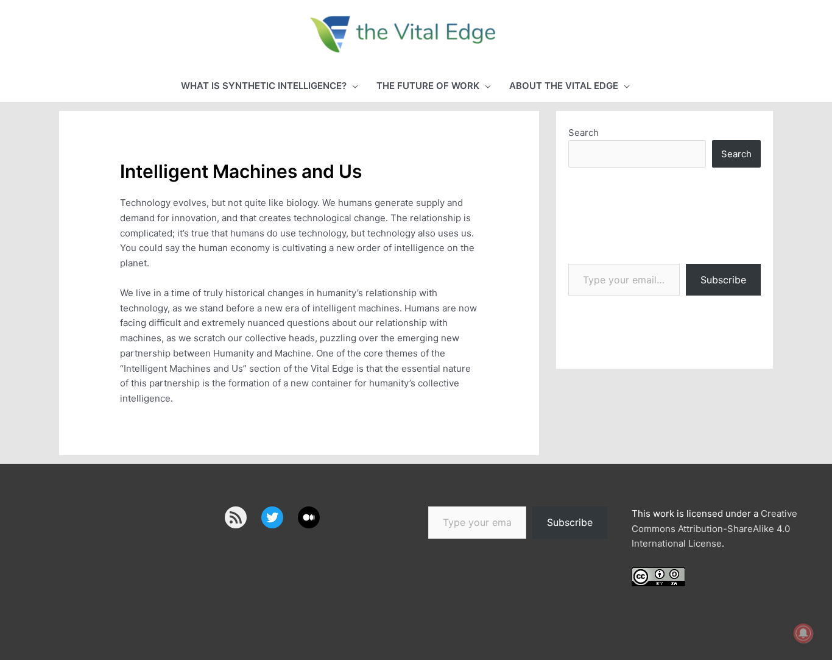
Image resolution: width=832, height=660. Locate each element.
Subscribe (723, 280)
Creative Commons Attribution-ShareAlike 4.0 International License (714, 529)
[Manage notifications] (803, 633)
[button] (269, 86)
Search (583, 132)
